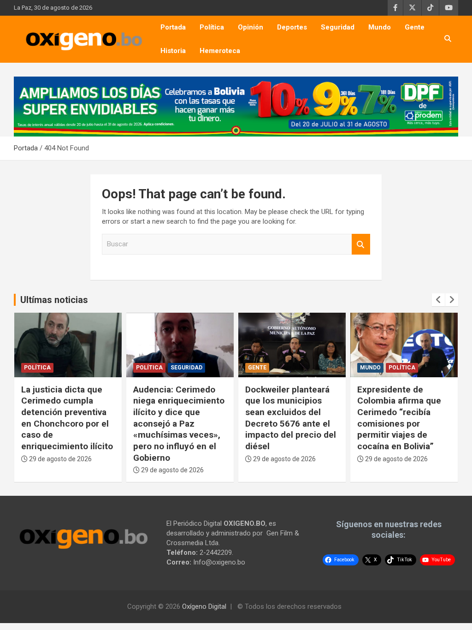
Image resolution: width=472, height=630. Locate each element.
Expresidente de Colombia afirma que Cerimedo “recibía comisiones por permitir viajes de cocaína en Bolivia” (399, 418)
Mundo (379, 27)
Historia (173, 51)
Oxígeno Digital (204, 606)
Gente (415, 27)
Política (212, 27)
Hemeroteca (220, 51)
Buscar (361, 244)
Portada (173, 27)
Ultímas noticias (54, 299)
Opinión (250, 27)
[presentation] (438, 299)
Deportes (292, 27)
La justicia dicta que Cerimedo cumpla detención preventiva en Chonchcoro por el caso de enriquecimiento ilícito (67, 418)
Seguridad (337, 27)
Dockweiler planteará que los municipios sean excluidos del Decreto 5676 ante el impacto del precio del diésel (290, 418)
